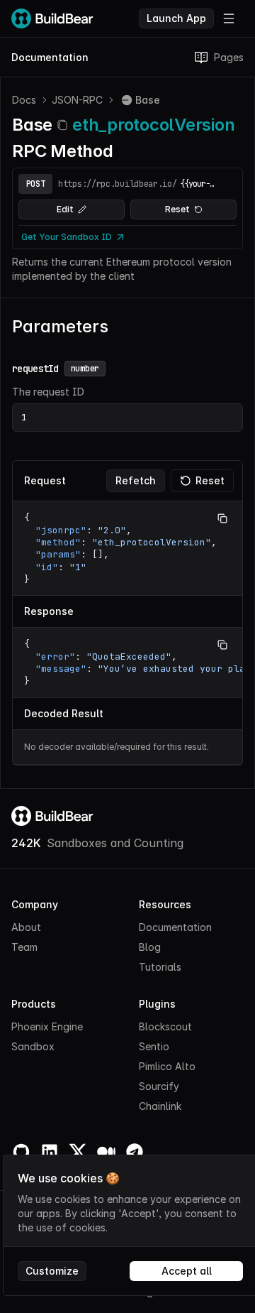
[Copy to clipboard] (62, 125)
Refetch (135, 480)
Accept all (187, 1271)
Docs (24, 100)
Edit (65, 209)
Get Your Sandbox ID (66, 236)
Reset (177, 209)
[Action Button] (229, 18)
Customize (52, 1271)
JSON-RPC (77, 100)
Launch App (176, 18)
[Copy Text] (222, 518)
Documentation (50, 57)
